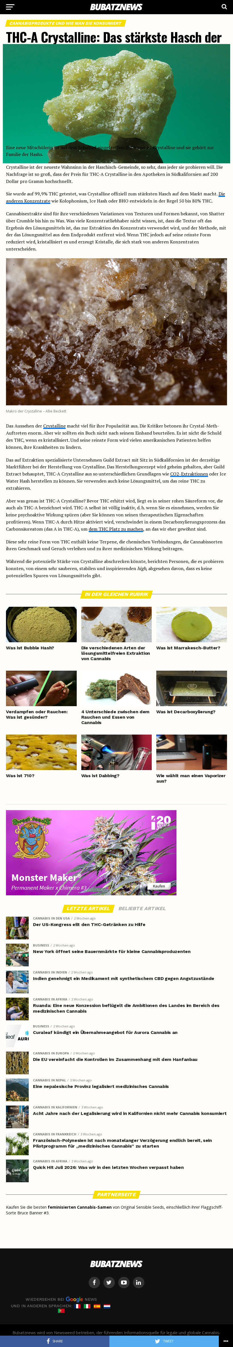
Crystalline (54, 426)
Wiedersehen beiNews (61, 1299)
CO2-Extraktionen (189, 474)
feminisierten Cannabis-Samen (80, 1207)
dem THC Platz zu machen (116, 529)
